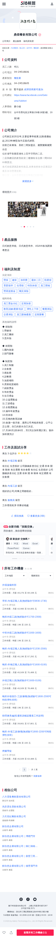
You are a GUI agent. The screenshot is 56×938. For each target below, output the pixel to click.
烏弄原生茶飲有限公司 (14, 806)
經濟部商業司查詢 (33, 89)
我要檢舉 (37, 776)
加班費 (24, 280)
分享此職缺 (11, 932)
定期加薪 (26, 303)
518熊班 (14, 48)
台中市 (29, 48)
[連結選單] (4, 4)
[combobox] (14, 576)
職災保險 (24, 291)
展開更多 (27, 181)
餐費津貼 (47, 309)
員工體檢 (45, 285)
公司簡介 (6, 41)
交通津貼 (8, 314)
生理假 (20, 285)
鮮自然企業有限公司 (13, 826)
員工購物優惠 (24, 314)
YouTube (35, 899)
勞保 (6, 280)
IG (21, 899)
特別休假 (32, 285)
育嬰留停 (8, 285)
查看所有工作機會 (35, 932)
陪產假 (47, 280)
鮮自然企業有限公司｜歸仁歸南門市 (20, 846)
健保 (14, 280)
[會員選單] (52, 4)
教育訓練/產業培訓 (13, 309)
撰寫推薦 (19, 516)
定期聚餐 (39, 314)
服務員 (11, 500)
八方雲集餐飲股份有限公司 (16, 796)
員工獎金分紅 (11, 303)
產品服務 (17, 41)
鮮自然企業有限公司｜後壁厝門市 (20, 866)
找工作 (22, 48)
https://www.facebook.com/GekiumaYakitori (31, 98)
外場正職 (12, 461)
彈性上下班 (33, 309)
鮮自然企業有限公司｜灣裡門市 (18, 836)
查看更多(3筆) (37, 516)
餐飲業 (36, 48)
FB (28, 899)
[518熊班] (28, 4)
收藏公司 (4, 932)
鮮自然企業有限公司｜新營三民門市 (20, 856)
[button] (14, 558)
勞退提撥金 (9, 291)
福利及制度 (28, 41)
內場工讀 (12, 486)
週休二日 (36, 280)
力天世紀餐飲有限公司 (14, 816)
